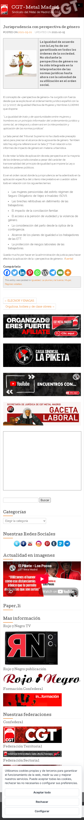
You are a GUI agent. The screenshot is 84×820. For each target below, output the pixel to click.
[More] (67, 272)
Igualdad (36, 280)
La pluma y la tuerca (52, 280)
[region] (42, 326)
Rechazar (42, 801)
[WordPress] (45, 272)
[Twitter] (14, 272)
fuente (68, 258)
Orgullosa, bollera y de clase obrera (28, 306)
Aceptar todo (42, 792)
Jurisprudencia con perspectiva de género (41, 27)
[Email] (60, 272)
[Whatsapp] (37, 272)
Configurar (42, 811)
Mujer (68, 280)
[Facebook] (7, 272)
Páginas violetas (13, 284)
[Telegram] (52, 272)
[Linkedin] (22, 272)
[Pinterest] (29, 272)
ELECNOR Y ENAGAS (21, 300)
